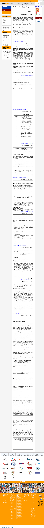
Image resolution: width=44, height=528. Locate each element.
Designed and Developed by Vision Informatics (7, 527)
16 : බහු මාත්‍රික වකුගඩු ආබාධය (7, 51)
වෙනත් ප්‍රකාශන (30, 1)
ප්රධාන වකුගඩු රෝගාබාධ (32, 3)
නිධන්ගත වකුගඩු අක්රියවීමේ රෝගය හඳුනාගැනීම (19, 510)
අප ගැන (20, 1)
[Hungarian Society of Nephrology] (5, 473)
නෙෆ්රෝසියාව (33, 518)
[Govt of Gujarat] (5, 477)
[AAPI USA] (13, 464)
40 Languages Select (37, 3)
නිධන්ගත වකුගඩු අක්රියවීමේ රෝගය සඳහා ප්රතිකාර (19, 513)
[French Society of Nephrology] (21, 468)
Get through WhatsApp (38, 15)
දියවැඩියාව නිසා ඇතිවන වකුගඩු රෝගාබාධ (33, 502)
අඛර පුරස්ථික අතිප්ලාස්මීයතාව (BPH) (33, 513)
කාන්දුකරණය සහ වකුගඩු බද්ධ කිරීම (27, 3)
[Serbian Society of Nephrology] (38, 468)
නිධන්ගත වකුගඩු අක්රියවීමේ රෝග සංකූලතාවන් (19, 507)
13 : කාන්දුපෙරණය (5, 44)
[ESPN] (38, 459)
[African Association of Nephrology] (13, 473)
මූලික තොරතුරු (5, 496)
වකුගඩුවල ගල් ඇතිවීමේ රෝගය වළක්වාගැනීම (12, 512)
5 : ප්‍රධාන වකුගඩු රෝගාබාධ (6, 26)
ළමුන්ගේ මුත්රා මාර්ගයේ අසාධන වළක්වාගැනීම (12, 518)
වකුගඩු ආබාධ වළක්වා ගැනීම (18, 3)
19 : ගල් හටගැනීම (5, 55)
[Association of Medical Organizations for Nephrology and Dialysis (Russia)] (38, 464)
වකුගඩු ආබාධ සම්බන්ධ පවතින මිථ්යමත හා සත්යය (5, 503)
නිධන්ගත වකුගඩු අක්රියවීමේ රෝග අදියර (19, 504)
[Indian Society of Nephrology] (13, 468)
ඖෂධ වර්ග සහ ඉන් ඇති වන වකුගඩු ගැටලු (33, 516)
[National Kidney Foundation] (21, 459)
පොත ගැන (22, 1)
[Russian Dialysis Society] (5, 468)
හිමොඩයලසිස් (26, 496)
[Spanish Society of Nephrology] (29, 464)
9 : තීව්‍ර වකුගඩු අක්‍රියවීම (6, 35)
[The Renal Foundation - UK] (21, 464)
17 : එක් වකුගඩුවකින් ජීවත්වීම (6, 52)
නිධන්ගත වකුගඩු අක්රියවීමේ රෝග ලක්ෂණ (19, 501)
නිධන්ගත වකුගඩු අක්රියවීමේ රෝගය (22, 4)
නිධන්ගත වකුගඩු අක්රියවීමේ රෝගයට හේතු (20, 498)
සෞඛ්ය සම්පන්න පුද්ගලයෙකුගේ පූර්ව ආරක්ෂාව (12, 497)
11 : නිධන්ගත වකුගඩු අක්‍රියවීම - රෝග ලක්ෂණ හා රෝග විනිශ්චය (7, 40)
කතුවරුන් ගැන (26, 1)
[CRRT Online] (38, 473)
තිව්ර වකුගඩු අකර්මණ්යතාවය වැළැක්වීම (12, 503)
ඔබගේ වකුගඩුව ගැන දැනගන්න (13, 3)
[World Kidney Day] (5, 459)
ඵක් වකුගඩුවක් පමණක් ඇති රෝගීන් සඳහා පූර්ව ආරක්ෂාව (13, 509)
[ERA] (13, 459)
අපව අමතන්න (34, 1)
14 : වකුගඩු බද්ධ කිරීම (5, 45)
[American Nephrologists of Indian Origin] (13, 477)
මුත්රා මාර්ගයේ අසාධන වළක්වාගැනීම (12, 515)
